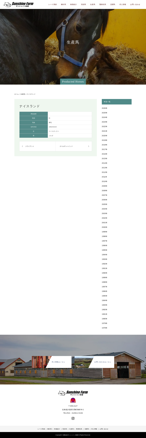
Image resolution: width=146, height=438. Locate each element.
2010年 (104, 181)
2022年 (104, 126)
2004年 (104, 209)
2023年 (104, 122)
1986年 (104, 291)
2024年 (104, 117)
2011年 (104, 177)
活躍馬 (112, 4)
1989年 (104, 277)
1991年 (104, 268)
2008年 (104, 190)
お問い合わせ (135, 4)
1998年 (104, 236)
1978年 (104, 328)
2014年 (104, 163)
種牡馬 (63, 4)
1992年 (104, 264)
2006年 (104, 200)
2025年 (104, 113)
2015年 (104, 158)
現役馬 (83, 4)
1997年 (104, 241)
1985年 (104, 296)
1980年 (104, 319)
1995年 (104, 250)
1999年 (104, 232)
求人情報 (122, 4)
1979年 (104, 323)
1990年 (104, 273)
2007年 (104, 195)
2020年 (104, 136)
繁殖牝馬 (102, 4)
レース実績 (52, 4)
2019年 (104, 140)
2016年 (104, 154)
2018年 (104, 145)
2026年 (104, 108)
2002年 (104, 218)
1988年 (104, 282)
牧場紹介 (73, 4)
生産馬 (92, 4)
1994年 (104, 255)
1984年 (104, 300)
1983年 (104, 305)
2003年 (104, 213)
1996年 (104, 245)
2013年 (104, 168)
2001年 (104, 222)
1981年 (104, 314)
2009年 (104, 186)
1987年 (104, 287)
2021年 (104, 131)
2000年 (104, 227)
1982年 (104, 309)
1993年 (104, 259)
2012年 (104, 172)
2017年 (104, 149)
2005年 (104, 204)
